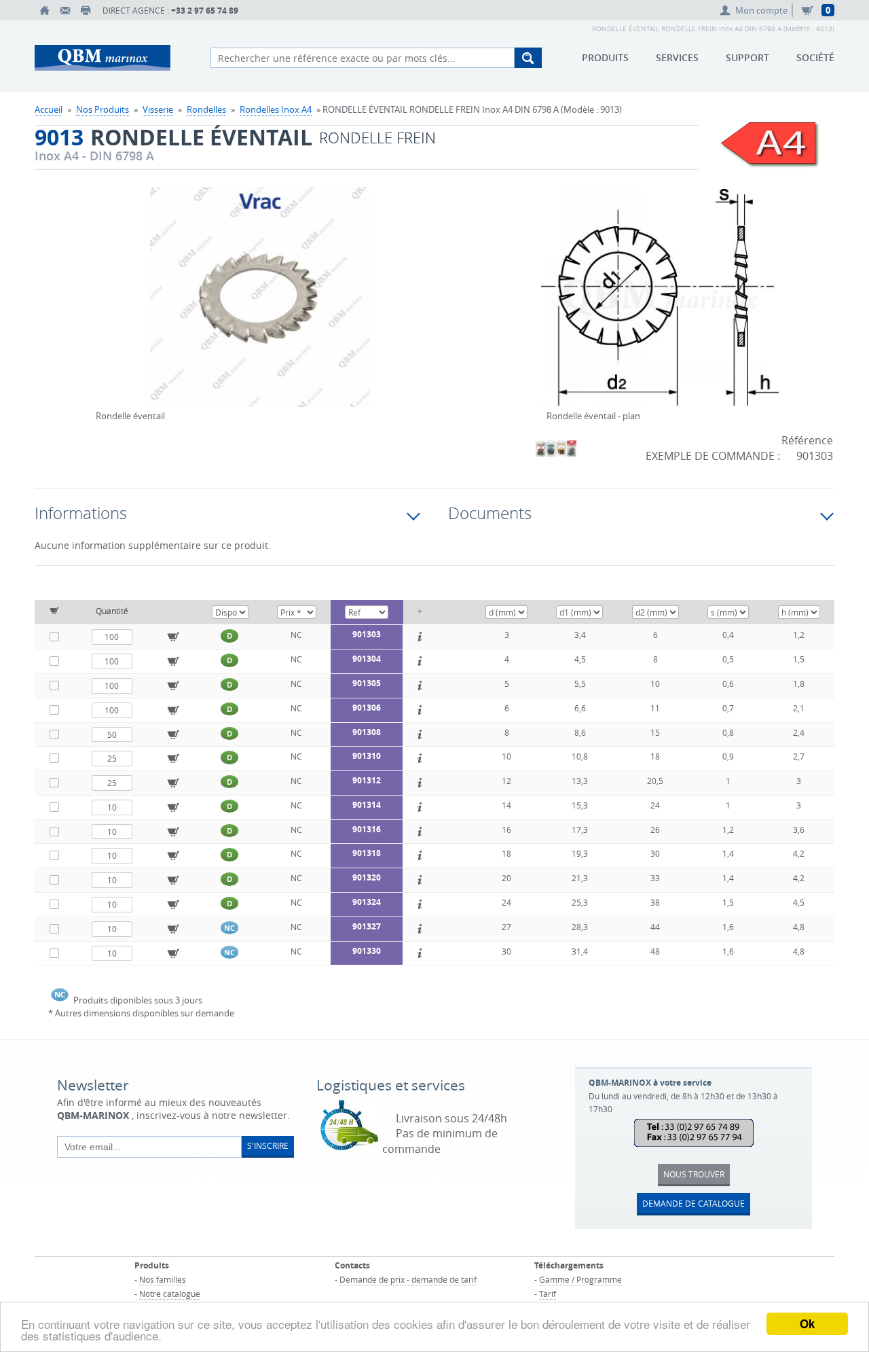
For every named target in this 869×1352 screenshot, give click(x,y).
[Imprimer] (85, 10)
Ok (807, 1323)
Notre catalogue (169, 1293)
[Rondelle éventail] (260, 306)
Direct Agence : (170, 10)
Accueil (48, 109)
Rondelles (206, 109)
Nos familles (162, 1279)
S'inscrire (268, 1145)
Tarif (547, 1293)
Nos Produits (102, 109)
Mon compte (761, 10)
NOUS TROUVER (693, 1174)
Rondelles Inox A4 (276, 109)
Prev (99, 279)
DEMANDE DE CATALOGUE (693, 1203)
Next (421, 279)
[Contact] (65, 10)
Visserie (158, 109)
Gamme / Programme (580, 1279)
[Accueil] (45, 10)
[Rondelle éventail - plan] (660, 306)
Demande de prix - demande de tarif (408, 1279)
